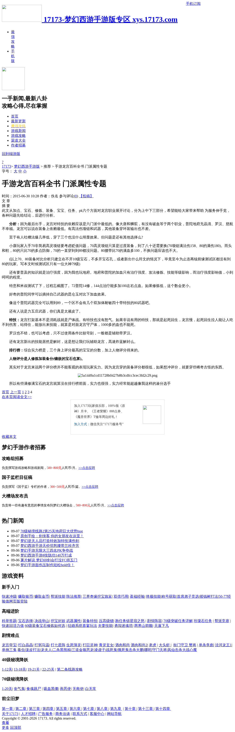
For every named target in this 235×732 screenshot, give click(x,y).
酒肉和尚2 (139, 645)
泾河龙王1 (223, 645)
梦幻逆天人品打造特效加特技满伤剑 (49, 541)
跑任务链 (122, 621)
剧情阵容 (154, 621)
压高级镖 (106, 621)
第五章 (62, 709)
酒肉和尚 (122, 645)
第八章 (103, 709)
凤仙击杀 (175, 650)
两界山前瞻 (143, 626)
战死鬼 (111, 650)
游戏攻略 (18, 136)
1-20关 (7, 689)
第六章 (75, 709)
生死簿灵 (73, 645)
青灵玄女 (106, 645)
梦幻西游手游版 (27, 166)
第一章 (8, 709)
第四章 (48, 709)
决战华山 (41, 621)
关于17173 (10, 714)
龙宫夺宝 (9, 645)
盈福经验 (137, 596)
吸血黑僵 (51, 689)
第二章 (21, 709)
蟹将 (192, 645)
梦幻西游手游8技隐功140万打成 (46, 555)
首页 (14, 116)
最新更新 (18, 121)
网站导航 (114, 714)
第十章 (131, 709)
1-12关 (7, 669)
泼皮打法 (32, 650)
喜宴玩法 (89, 626)
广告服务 (45, 714)
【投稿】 (86, 196)
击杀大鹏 (136, 650)
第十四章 (163, 709)
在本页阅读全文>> (17, 397)
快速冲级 (9, 596)
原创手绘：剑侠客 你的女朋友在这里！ (52, 536)
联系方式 (80, 714)
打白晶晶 (25, 645)
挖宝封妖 (58, 621)
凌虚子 (99, 650)
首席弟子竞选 (188, 596)
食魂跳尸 (33, 689)
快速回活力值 (13, 626)
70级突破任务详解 (178, 621)
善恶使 (65, 689)
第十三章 (146, 709)
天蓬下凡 (161, 626)
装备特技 (90, 621)
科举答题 (9, 621)
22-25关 (48, 669)
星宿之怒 (137, 621)
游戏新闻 (18, 131)
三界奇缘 (90, 596)
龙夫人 (46, 650)
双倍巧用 (121, 596)
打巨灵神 (90, 645)
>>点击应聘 (86, 468)
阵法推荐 (73, 596)
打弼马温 (41, 645)
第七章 (89, 709)
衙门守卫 (181, 645)
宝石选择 (25, 621)
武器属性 (73, 621)
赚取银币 (25, 596)
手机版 (13, 56)
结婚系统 (75, 626)
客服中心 (97, 714)
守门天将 (159, 650)
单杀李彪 (206, 645)
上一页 (15, 392)
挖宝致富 (104, 596)
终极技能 (153, 596)
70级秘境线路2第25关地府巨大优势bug (51, 531)
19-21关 (34, 669)
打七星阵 (58, 645)
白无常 (90, 689)
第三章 (35, 709)
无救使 (78, 689)
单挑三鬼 (9, 650)
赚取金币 (41, 596)
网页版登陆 (18, 601)
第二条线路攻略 (70, 669)
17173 (6, 166)
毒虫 (21, 650)
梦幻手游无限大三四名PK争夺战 (46, 550)
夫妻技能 (105, 626)
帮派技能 (58, 596)
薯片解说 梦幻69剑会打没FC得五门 (48, 560)
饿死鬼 (123, 650)
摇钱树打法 (209, 596)
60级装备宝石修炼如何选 (45, 626)
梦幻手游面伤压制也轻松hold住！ (47, 565)
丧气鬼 (19, 689)
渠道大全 (18, 140)
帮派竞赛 (222, 621)
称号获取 (169, 596)
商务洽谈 (62, 714)
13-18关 (20, 669)
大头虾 (165, 645)
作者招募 (18, 145)
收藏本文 (9, 437)
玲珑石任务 (203, 621)
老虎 (152, 645)
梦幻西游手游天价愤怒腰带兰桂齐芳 (49, 546)
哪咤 (147, 650)
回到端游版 (11, 154)
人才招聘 (28, 714)
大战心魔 (189, 650)
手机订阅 (193, 4)
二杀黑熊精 (62, 650)
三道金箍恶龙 (83, 650)
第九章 (116, 709)
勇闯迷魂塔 (123, 626)
